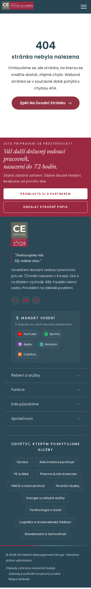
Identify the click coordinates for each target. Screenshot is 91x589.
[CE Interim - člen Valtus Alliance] (45, 234)
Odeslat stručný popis (45, 207)
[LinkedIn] (15, 300)
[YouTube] (26, 300)
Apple (28, 344)
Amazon (51, 344)
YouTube (30, 334)
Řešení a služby (45, 375)
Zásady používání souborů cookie (34, 573)
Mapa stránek (19, 579)
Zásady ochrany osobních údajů (30, 568)
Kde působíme (45, 404)
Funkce (45, 390)
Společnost (45, 418)
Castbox (30, 354)
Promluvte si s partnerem (45, 194)
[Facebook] (36, 300)
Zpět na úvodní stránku (42, 103)
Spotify (55, 334)
